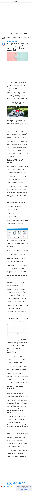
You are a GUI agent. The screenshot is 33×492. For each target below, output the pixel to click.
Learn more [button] (28, 487)
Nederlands (8, 486)
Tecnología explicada (12, 41)
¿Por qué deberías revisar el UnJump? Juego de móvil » (22, 483)
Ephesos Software (17, 1)
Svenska (13, 486)
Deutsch (3, 486)
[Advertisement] (16, 10)
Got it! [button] (24, 489)
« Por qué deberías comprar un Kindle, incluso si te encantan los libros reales (12, 483)
